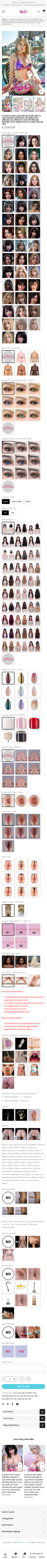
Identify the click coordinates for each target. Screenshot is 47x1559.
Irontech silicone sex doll (12, 1396)
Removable (17, 501)
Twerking (27, 1097)
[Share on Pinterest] (8, 1404)
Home (4, 19)
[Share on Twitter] (3, 1404)
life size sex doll (30, 1396)
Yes (12, 512)
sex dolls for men (9, 1399)
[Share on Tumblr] (12, 1404)
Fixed (27, 501)
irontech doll (30, 1393)
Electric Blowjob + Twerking (16, 1101)
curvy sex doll (18, 1393)
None (6, 501)
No (5, 512)
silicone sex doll (24, 1399)
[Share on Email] (17, 1404)
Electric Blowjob (11, 1097)
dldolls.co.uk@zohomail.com (23, 2)
